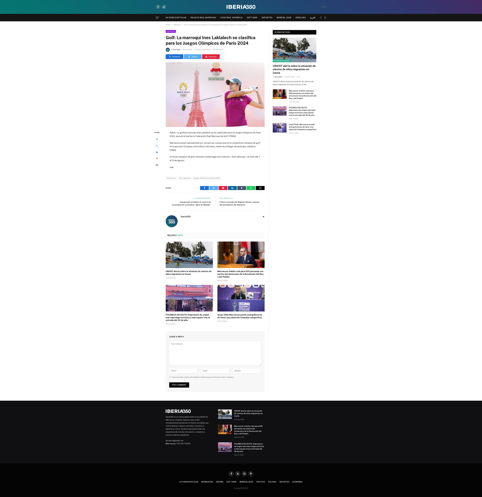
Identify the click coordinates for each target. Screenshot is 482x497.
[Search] (325, 17)
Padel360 (301, 18)
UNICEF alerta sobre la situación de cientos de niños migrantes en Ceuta (189, 272)
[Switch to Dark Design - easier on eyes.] (321, 17)
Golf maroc (171, 178)
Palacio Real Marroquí (203, 18)
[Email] (156, 164)
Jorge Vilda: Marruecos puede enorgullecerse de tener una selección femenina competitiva (239, 316)
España (219, 482)
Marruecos (207, 482)
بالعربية (312, 18)
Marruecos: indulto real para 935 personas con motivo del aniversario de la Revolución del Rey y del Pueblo (240, 274)
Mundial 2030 (284, 18)
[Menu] (157, 17)
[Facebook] (156, 139)
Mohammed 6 (171, 449)
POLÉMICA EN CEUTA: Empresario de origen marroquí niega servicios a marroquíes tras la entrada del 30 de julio (188, 318)
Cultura (272, 482)
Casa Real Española (231, 18)
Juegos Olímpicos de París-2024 (207, 178)
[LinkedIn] (156, 152)
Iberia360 (176, 49)
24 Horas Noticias (176, 18)
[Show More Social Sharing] (222, 56)
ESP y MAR (252, 18)
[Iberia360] (241, 7)
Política (260, 482)
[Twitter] (156, 145)
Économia (297, 482)
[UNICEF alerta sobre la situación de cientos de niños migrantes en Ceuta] (189, 255)
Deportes (267, 18)
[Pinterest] (156, 158)
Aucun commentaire (204, 49)
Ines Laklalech (185, 178)
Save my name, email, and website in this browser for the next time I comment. (203, 377)
